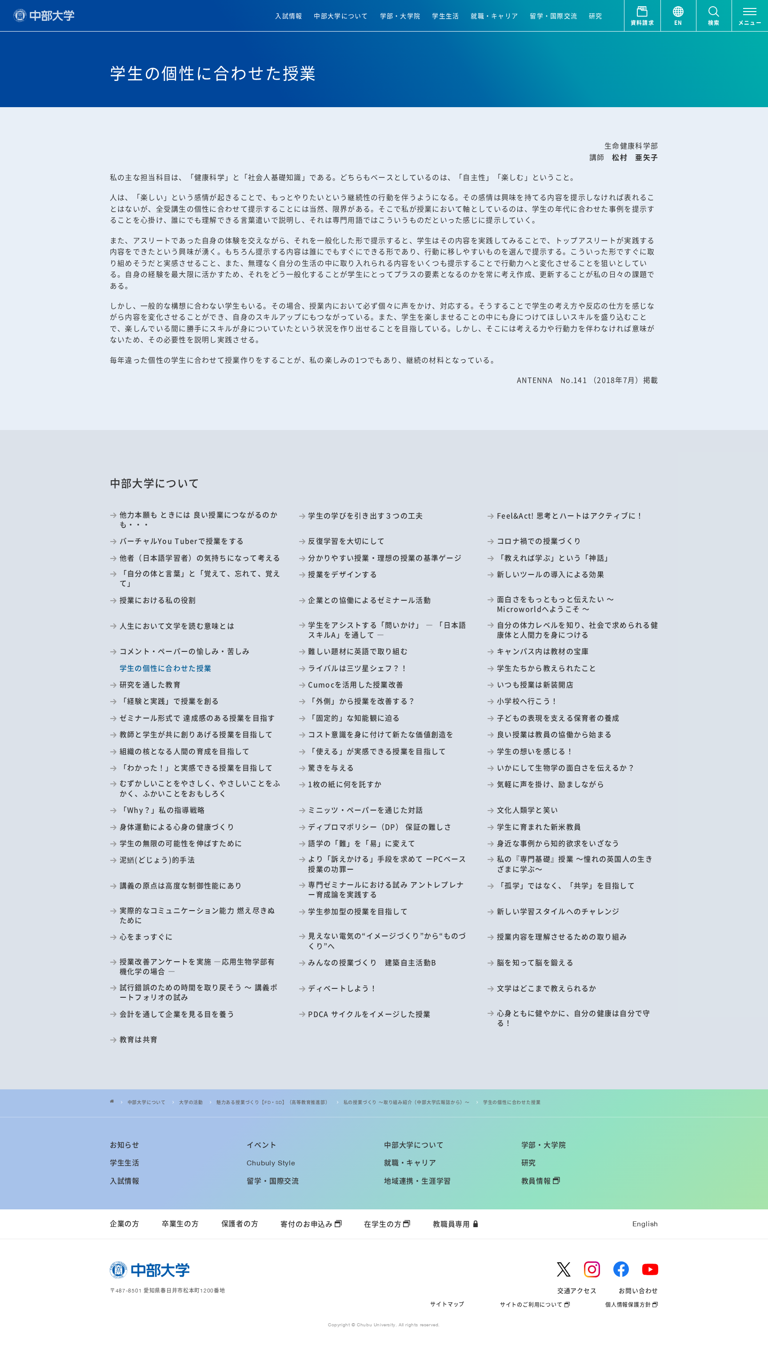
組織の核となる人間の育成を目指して (185, 751)
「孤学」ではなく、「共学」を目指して (566, 886)
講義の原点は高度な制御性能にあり (181, 886)
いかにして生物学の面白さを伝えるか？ (566, 768)
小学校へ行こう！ (527, 701)
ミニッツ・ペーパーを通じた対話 (365, 810)
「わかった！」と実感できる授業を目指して (196, 768)
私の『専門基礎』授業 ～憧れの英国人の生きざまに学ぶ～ (575, 864)
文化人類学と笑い (527, 810)
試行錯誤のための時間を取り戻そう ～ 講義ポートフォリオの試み (199, 992)
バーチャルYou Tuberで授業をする (182, 541)
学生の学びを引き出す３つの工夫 (365, 516)
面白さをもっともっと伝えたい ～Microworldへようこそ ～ (555, 604)
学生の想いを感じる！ (535, 751)
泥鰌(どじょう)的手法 (157, 860)
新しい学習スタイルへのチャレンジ (558, 911)
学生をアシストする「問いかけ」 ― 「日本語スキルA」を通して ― (387, 630)
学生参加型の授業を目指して (358, 911)
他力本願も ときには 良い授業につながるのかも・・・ (199, 520)
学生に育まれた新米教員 (539, 827)
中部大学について (147, 1102)
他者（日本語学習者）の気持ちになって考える (200, 558)
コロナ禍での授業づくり (539, 541)
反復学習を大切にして (346, 541)
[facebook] (621, 1269)
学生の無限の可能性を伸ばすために (181, 843)
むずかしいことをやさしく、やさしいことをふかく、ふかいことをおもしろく (200, 788)
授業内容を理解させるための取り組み (562, 937)
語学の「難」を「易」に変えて (362, 843)
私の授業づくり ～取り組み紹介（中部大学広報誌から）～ (407, 1102)
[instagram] (592, 1269)
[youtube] (650, 1269)
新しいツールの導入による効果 (550, 574)
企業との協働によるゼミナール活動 (369, 600)
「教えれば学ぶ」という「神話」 (554, 558)
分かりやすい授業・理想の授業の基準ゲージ (384, 558)
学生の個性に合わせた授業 (512, 1102)
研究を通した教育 (150, 685)
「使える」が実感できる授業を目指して (377, 751)
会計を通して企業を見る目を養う (177, 1014)
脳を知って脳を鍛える (535, 963)
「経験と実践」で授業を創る (169, 701)
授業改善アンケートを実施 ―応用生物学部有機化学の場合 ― (198, 966)
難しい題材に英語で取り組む (358, 651)
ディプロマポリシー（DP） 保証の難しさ (379, 827)
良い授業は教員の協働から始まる (554, 734)
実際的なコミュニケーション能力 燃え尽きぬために (198, 915)
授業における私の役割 (158, 600)
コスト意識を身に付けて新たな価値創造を (381, 734)
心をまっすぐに (146, 937)
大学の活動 (191, 1102)
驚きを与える (331, 768)
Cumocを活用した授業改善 (356, 685)
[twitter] (563, 1269)
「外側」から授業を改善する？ (362, 701)
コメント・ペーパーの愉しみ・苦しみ (185, 651)
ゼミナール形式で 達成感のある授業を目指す (198, 718)
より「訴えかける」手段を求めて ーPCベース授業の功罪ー (387, 864)
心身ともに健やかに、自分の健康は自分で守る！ (573, 1018)
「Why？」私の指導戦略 (162, 810)
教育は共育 (139, 1039)
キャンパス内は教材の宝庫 (543, 651)
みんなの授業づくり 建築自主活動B (372, 963)
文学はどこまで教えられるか (546, 988)
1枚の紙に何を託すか (345, 784)
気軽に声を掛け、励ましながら (550, 784)
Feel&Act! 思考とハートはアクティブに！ (570, 516)
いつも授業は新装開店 (535, 685)
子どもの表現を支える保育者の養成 (558, 718)
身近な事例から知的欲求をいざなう (558, 843)
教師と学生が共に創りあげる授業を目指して (196, 734)
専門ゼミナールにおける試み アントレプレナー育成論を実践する (386, 889)
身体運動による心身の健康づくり (177, 827)
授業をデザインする (342, 574)
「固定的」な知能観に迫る (354, 718)
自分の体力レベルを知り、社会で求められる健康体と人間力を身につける (577, 630)
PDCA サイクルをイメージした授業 (369, 1014)
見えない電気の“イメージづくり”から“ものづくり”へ (387, 941)
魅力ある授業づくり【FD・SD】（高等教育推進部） (273, 1102)
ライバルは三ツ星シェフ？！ (358, 668)
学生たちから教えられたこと (546, 668)
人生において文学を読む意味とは (177, 626)
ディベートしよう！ (342, 988)
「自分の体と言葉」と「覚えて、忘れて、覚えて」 (200, 578)
